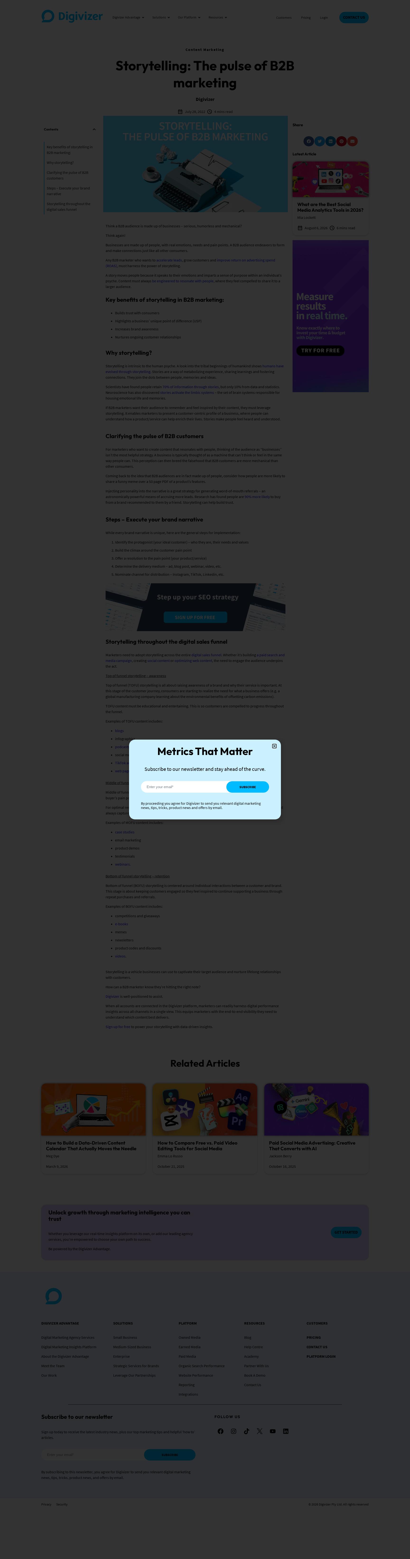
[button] (274, 746)
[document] (205, 779)
